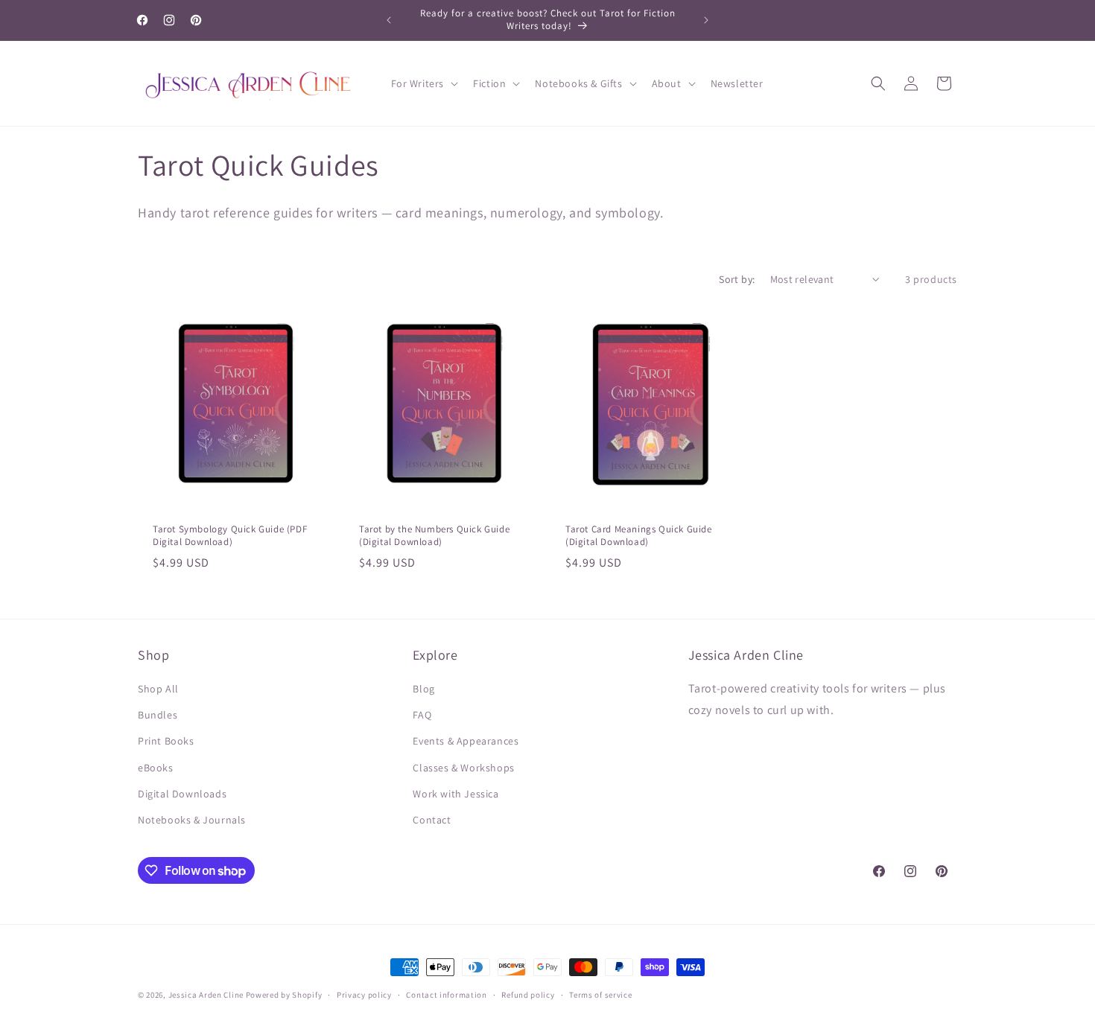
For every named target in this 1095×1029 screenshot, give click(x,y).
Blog (423, 688)
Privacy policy (364, 995)
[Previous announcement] (388, 20)
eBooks (156, 767)
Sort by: (737, 279)
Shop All (158, 688)
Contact (432, 819)
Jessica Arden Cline (206, 995)
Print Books (166, 741)
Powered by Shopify (284, 995)
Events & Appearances (465, 741)
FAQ (422, 714)
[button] (423, 83)
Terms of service (600, 995)
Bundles (157, 714)
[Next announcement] (706, 20)
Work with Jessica (455, 793)
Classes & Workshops (463, 767)
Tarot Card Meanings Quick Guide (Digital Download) (638, 535)
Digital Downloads (182, 793)
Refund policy (527, 995)
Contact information (446, 995)
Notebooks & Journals (192, 819)
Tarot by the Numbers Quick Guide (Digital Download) (434, 535)
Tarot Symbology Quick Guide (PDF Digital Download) (230, 535)
